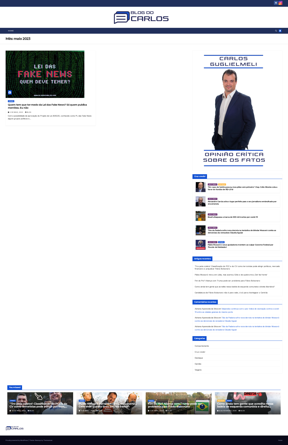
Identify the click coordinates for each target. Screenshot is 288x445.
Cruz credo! (212, 184)
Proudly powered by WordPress (17, 440)
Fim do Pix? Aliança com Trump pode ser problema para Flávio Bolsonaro (227, 281)
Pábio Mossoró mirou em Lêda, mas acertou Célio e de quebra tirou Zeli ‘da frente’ (231, 275)
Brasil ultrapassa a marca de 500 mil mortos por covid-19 (233, 217)
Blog (29, 112)
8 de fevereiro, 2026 (228, 411)
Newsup (38, 440)
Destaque (222, 184)
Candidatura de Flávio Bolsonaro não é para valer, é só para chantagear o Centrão (231, 293)
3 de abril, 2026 (157, 411)
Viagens (198, 370)
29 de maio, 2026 (19, 411)
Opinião (11, 101)
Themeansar (47, 440)
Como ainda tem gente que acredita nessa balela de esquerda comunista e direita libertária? (235, 287)
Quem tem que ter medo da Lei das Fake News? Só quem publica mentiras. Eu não (47, 106)
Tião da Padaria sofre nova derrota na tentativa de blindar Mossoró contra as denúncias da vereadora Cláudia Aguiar (242, 231)
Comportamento (202, 346)
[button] (276, 31)
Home (11, 31)
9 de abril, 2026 (88, 411)
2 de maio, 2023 (17, 112)
